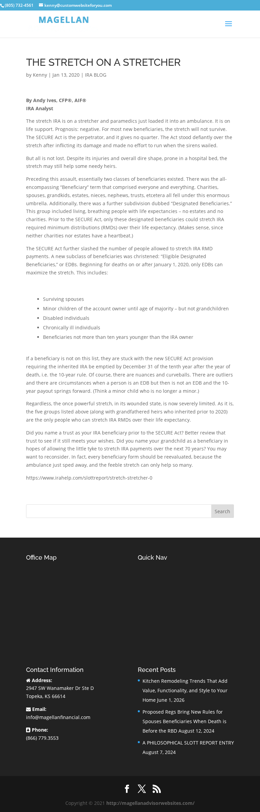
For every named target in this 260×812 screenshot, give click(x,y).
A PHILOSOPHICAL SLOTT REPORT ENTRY (188, 742)
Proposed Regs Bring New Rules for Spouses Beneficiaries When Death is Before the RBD (184, 721)
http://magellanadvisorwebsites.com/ (150, 803)
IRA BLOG (95, 75)
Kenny (40, 75)
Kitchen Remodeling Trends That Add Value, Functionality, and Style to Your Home (185, 690)
